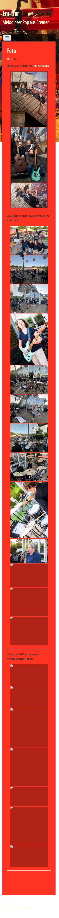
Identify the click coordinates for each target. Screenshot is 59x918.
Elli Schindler (41, 66)
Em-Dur (10, 13)
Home (9, 59)
